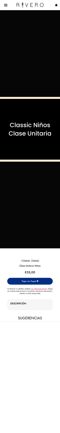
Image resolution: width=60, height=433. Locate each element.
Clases (26, 260)
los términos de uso (39, 289)
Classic (35, 260)
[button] (55, 5)
